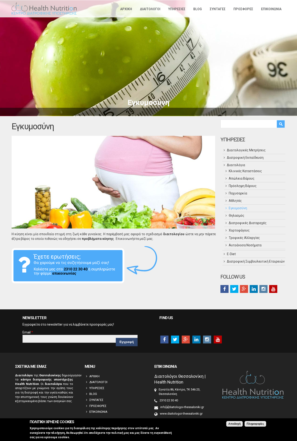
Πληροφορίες (255, 423)
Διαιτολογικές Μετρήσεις (246, 150)
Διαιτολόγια (236, 165)
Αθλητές (235, 201)
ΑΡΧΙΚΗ (126, 9)
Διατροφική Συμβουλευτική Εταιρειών (256, 261)
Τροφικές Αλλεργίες (244, 238)
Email (28, 332)
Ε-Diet (231, 254)
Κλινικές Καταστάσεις (245, 171)
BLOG (197, 9)
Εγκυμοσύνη (238, 208)
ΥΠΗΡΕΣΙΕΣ (176, 9)
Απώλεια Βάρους (242, 178)
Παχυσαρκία (238, 193)
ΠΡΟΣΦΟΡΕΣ (243, 9)
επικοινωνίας (64, 273)
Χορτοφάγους (239, 230)
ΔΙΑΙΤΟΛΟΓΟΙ (150, 9)
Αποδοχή (234, 423)
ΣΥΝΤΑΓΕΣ (218, 9)
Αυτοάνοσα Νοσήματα (245, 245)
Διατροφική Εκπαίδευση (245, 157)
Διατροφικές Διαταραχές (248, 223)
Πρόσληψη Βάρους (243, 186)
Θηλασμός (236, 215)
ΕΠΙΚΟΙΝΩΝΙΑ (271, 9)
